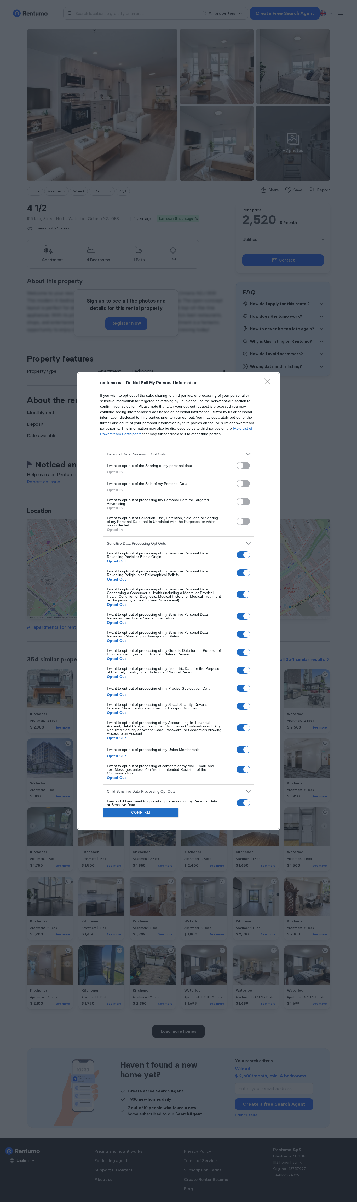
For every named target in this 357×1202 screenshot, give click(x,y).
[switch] (243, 465)
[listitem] (178, 454)
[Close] (269, 383)
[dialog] (178, 601)
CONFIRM (141, 812)
